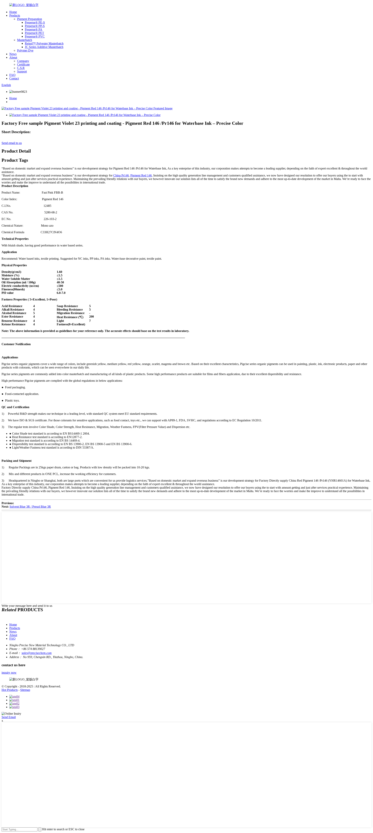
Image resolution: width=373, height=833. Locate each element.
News (13, 54)
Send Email (9, 717)
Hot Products (10, 690)
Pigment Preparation (29, 19)
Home (13, 12)
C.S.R (21, 68)
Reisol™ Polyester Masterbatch (44, 43)
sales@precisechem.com (37, 653)
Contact (14, 78)
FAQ (12, 75)
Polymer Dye (25, 50)
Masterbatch (24, 40)
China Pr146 (121, 175)
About (13, 57)
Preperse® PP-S (35, 26)
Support (22, 71)
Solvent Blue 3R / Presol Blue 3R (30, 506)
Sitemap (25, 690)
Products (14, 15)
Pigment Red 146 (141, 175)
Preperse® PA (33, 29)
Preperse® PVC (35, 36)
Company (23, 61)
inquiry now (9, 672)
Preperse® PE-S (35, 22)
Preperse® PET (34, 33)
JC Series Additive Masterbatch (44, 47)
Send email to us (12, 143)
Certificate (23, 64)
